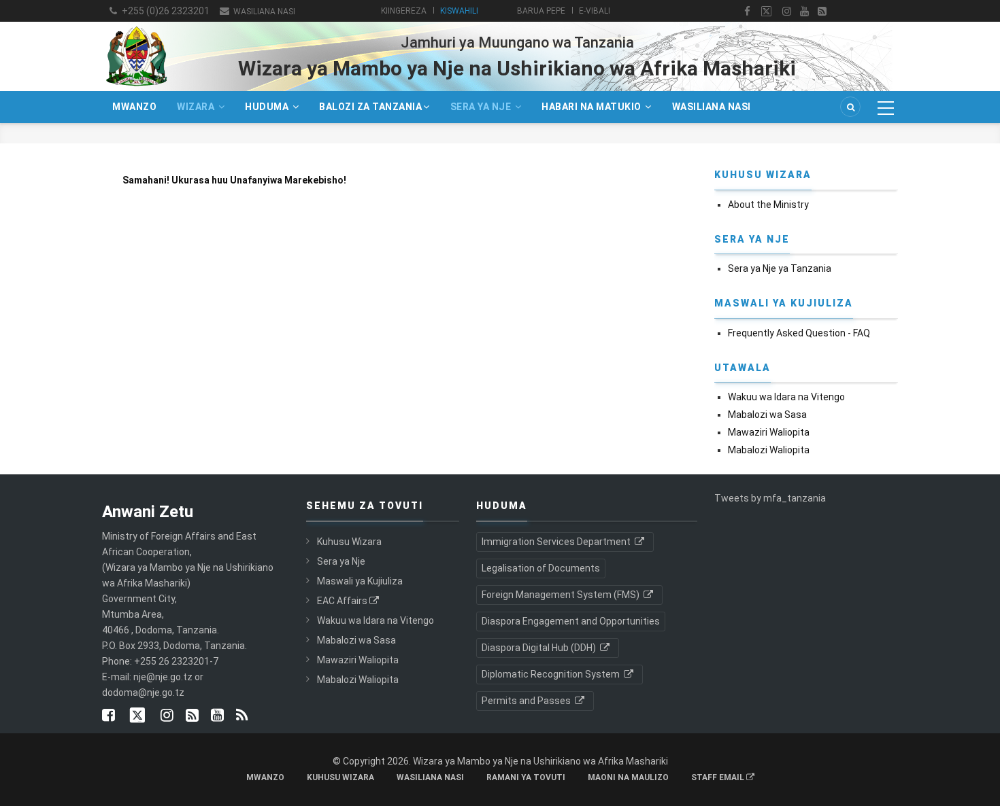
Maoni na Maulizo (628, 777)
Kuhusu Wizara (349, 541)
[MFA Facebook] (747, 11)
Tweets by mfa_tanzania (770, 498)
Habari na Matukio (592, 106)
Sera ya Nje (482, 106)
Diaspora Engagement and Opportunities (571, 621)
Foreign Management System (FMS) (561, 594)
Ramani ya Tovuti (525, 777)
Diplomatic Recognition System (552, 674)
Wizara (197, 106)
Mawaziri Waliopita (769, 432)
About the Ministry (768, 204)
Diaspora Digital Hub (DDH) (540, 647)
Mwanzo (134, 106)
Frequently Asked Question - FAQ (799, 333)
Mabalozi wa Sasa (767, 414)
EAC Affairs (342, 600)
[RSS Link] (242, 716)
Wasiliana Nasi (263, 11)
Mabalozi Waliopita (769, 449)
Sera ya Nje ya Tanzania (779, 268)
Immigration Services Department (557, 541)
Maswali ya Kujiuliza (360, 581)
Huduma (268, 106)
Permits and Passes (527, 700)
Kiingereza (404, 11)
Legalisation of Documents (541, 568)
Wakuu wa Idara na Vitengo (786, 396)
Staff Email (718, 777)
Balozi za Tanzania (370, 106)
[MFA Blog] (822, 11)
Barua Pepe (541, 11)
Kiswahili (459, 11)
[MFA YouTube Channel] (804, 11)
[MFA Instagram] (787, 11)
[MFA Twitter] (766, 11)
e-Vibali (594, 11)
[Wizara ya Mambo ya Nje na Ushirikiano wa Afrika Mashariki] (136, 26)
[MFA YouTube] (217, 716)
